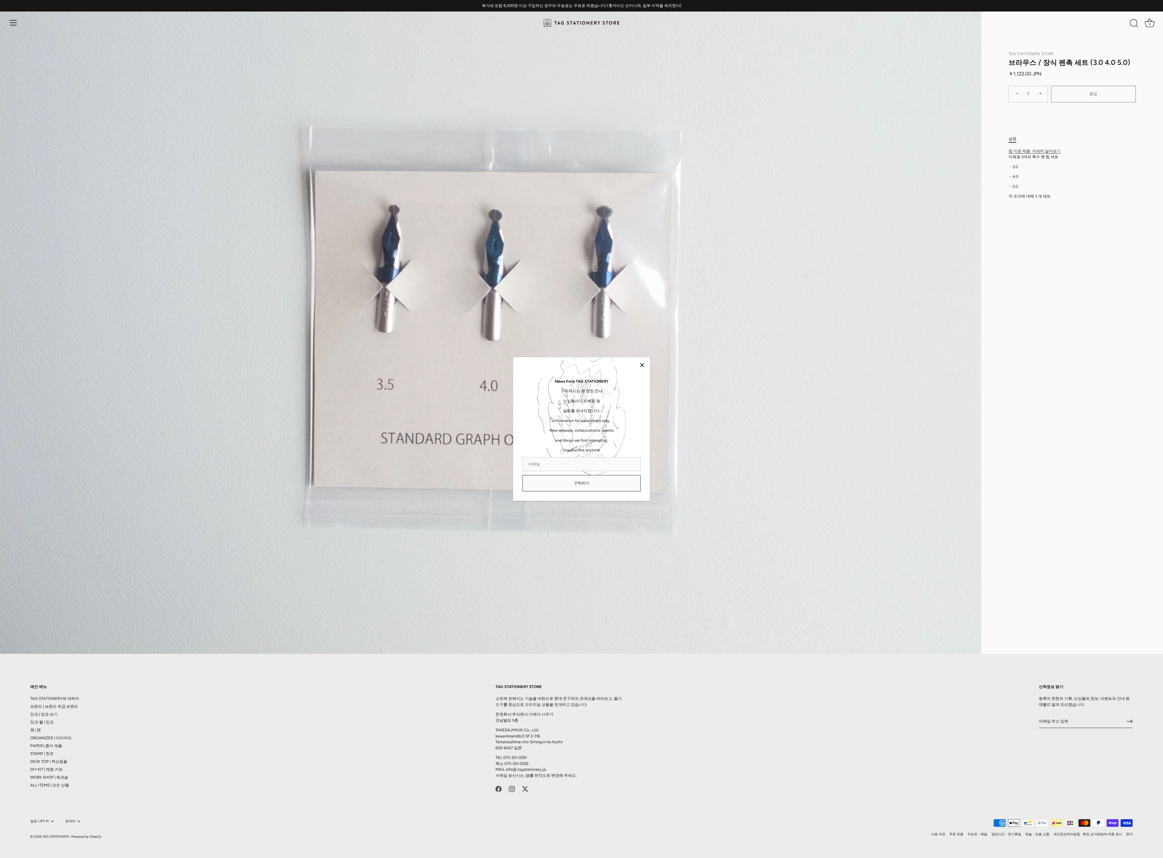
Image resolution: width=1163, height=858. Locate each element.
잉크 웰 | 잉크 (42, 722)
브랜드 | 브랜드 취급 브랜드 (54, 706)
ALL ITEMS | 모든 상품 (49, 785)
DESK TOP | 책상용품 (48, 761)
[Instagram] (512, 788)
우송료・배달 (977, 834)
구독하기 (581, 483)
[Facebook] (498, 788)
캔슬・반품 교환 (1037, 834)
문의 (1129, 834)
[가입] (1130, 721)
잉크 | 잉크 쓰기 (44, 714)
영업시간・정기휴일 (1006, 834)
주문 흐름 (956, 834)
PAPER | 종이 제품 (46, 745)
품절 (1093, 93)
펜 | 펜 (35, 730)
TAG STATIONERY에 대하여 (54, 698)
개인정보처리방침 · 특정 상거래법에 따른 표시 (1087, 834)
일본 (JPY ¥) (39, 821)
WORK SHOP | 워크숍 (49, 777)
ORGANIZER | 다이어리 (50, 738)
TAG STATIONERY (56, 837)
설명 (1012, 139)
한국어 (70, 821)
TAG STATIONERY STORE (1031, 54)
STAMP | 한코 (42, 753)
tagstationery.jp (532, 769)
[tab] (1015, 139)
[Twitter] (525, 788)
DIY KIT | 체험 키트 (46, 769)
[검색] (1134, 23)
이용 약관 (938, 834)
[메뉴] (13, 22)
